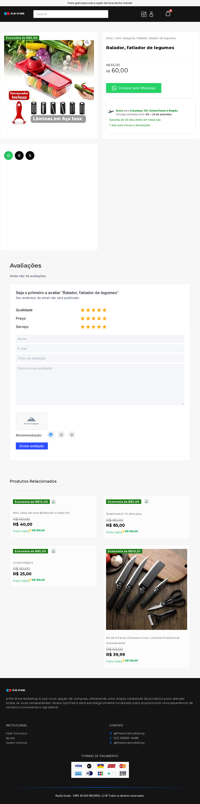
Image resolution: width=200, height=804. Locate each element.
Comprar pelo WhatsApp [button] (137, 88)
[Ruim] (88, 310)
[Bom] (93, 310)
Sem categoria (125, 38)
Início (109, 38)
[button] (8, 155)
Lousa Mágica (23, 562)
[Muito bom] (99, 310)
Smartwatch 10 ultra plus (124, 514)
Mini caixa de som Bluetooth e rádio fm (41, 513)
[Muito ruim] (82, 310)
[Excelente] (104, 310)
